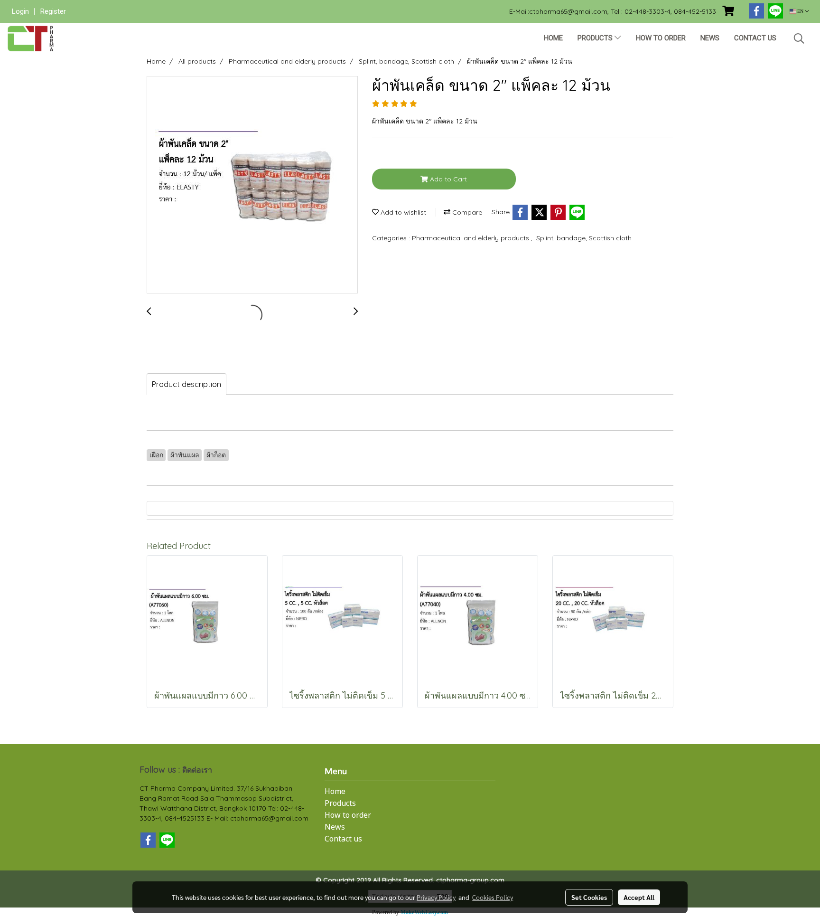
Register (53, 11)
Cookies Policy (492, 897)
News (709, 38)
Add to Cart (447, 179)
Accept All (639, 897)
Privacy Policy (436, 897)
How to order (661, 38)
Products (596, 38)
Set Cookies (589, 897)
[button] (799, 38)
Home (553, 38)
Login (20, 11)
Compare (466, 212)
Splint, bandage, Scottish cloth (584, 238)
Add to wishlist (402, 212)
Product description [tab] (186, 384)
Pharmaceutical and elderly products (471, 238)
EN (800, 11)
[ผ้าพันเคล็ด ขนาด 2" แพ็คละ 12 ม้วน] (252, 185)
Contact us (755, 38)
